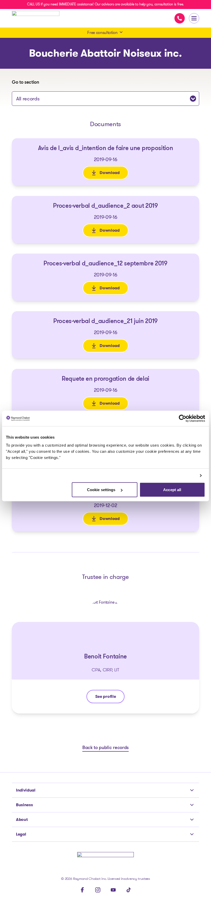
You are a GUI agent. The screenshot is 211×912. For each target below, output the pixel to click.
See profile (110, 697)
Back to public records (105, 748)
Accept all (172, 490)
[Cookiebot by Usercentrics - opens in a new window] (182, 418)
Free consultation (102, 33)
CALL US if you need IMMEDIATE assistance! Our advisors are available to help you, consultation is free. (105, 4)
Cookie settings (102, 490)
